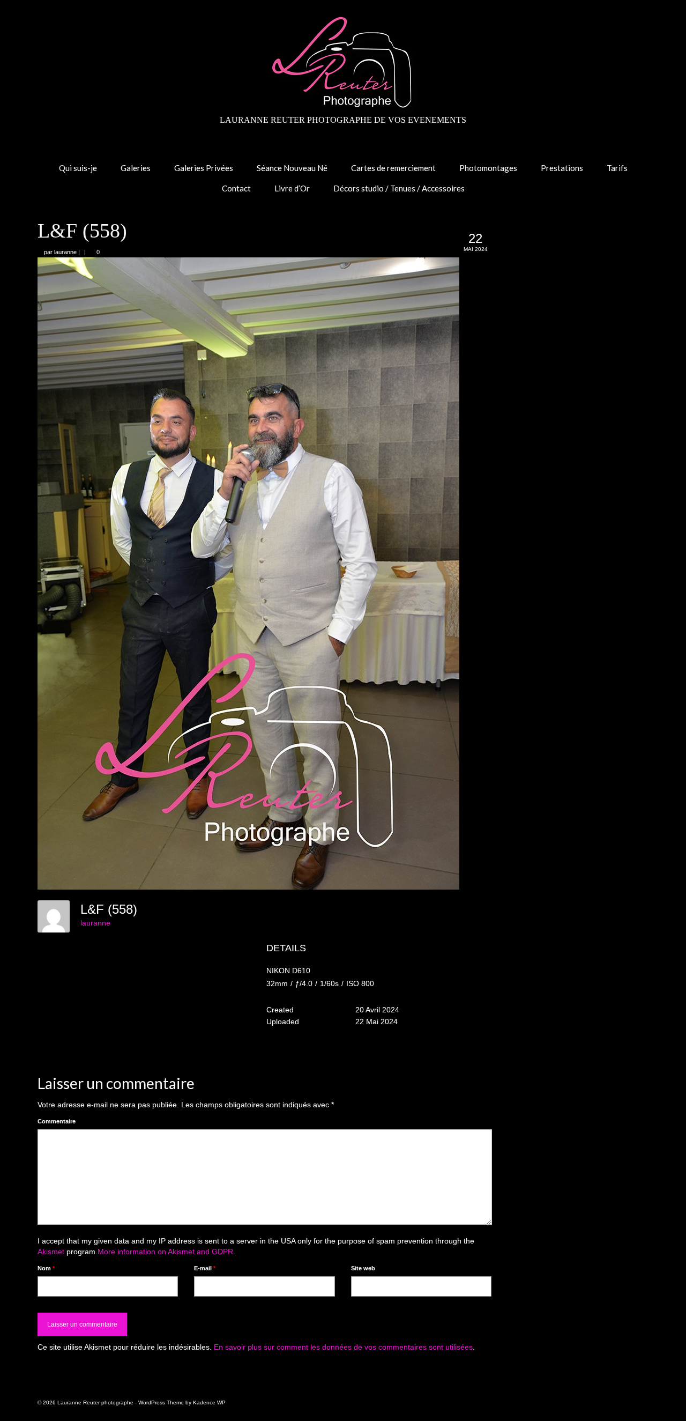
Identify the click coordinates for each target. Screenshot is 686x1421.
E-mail (204, 1268)
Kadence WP (209, 1402)
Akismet (51, 1251)
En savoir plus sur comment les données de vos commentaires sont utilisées (343, 1347)
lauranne (65, 252)
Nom (46, 1268)
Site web (363, 1268)
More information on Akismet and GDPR (165, 1251)
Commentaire (57, 1121)
